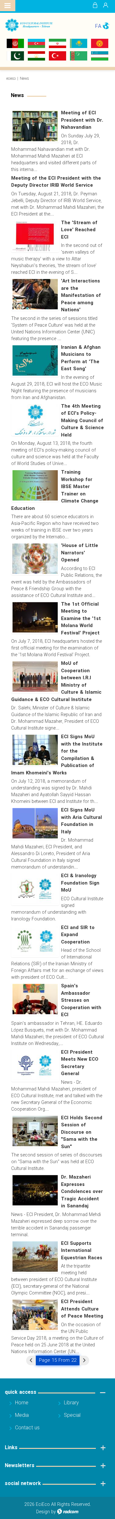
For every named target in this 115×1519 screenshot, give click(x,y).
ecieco (11, 79)
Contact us (27, 1428)
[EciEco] (29, 25)
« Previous (31, 1360)
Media (22, 1415)
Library (71, 1403)
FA (98, 26)
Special (72, 1415)
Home (21, 1403)
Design (43, 1511)
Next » (84, 1360)
